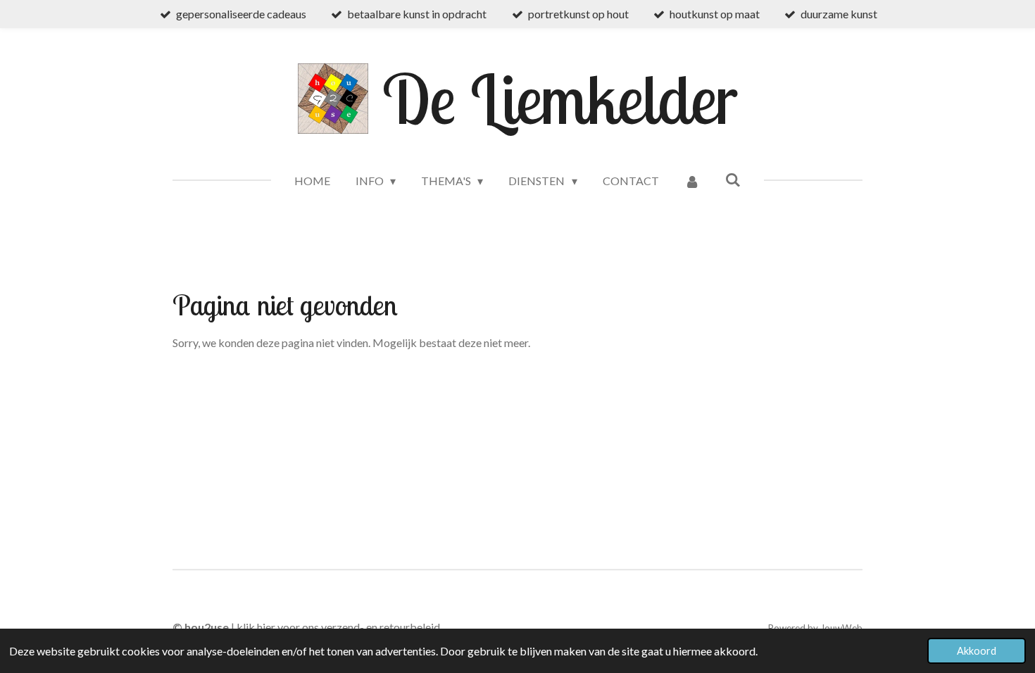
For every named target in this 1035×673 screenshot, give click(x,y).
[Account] (692, 181)
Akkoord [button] (976, 651)
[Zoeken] (733, 179)
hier (266, 627)
